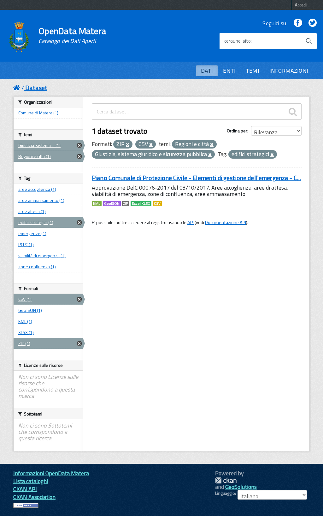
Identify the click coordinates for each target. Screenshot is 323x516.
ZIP (125, 203)
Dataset (36, 88)
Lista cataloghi (30, 481)
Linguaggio (225, 493)
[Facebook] (298, 23)
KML (96, 203)
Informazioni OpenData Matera (51, 473)
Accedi (301, 5)
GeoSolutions (241, 487)
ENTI (229, 70)
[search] (293, 111)
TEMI (252, 70)
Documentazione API (225, 222)
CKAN (226, 480)
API (190, 222)
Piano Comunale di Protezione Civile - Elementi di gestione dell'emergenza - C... (196, 178)
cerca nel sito (237, 41)
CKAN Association (34, 497)
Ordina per (237, 130)
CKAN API (25, 489)
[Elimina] (127, 144)
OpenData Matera (72, 35)
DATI (207, 70)
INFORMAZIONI (288, 70)
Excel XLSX (141, 203)
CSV (157, 203)
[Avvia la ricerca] (309, 41)
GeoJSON (112, 203)
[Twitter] (312, 23)
